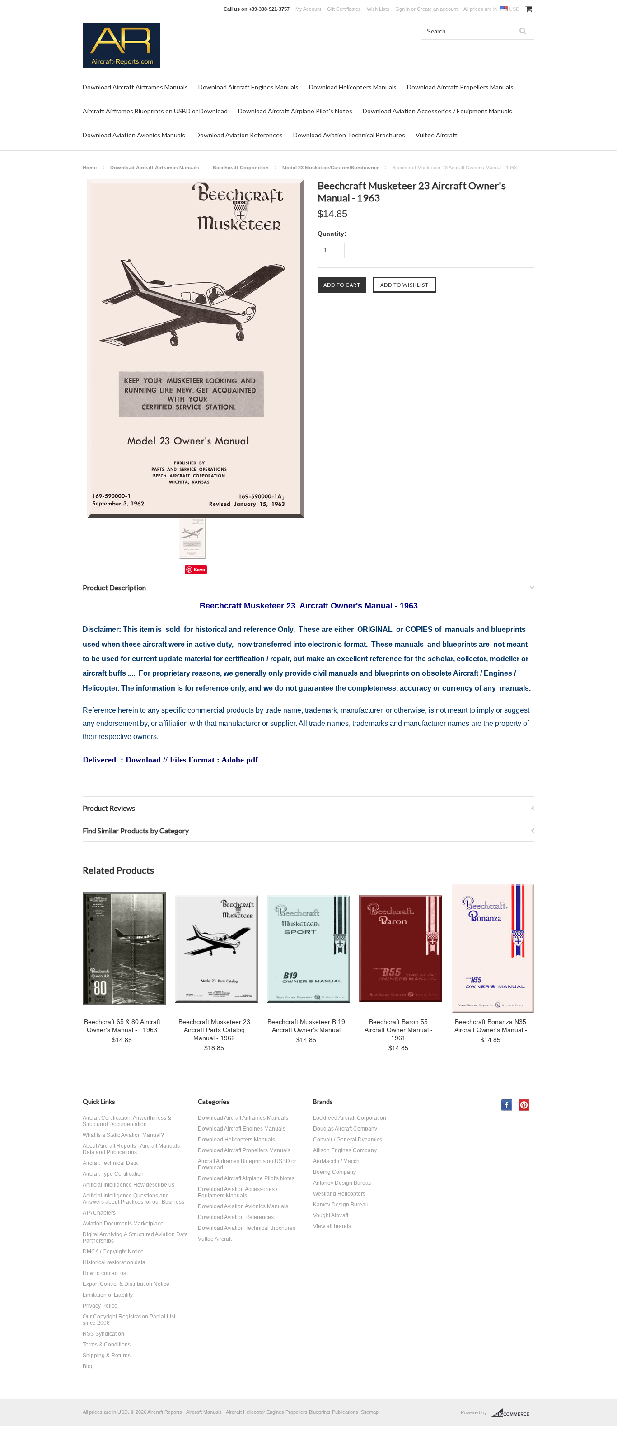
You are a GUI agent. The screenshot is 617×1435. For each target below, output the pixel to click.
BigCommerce (512, 1413)
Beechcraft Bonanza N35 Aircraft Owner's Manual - (490, 1025)
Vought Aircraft (330, 1215)
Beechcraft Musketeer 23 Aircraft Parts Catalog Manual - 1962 (214, 1030)
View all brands (332, 1226)
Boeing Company (334, 1172)
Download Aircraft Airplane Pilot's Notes (295, 111)
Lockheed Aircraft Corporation (349, 1118)
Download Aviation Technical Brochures (349, 135)
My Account (308, 9)
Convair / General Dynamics (347, 1139)
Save (199, 569)
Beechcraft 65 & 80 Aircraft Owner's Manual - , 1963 (122, 1025)
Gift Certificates (344, 9)
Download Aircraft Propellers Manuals (460, 87)
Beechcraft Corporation (241, 167)
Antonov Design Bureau (342, 1183)
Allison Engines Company (345, 1150)
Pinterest (524, 1105)
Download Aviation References (239, 135)
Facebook (507, 1105)
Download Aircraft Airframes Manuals (135, 87)
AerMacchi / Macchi (337, 1161)
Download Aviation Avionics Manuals (134, 135)
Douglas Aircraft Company (345, 1129)
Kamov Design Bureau (341, 1204)
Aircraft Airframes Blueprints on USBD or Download (155, 111)
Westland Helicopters (339, 1194)
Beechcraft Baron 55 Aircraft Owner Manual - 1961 (399, 1030)
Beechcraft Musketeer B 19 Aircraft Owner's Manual (306, 1025)
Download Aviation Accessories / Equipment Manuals (437, 111)
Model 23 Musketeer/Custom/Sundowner (330, 167)
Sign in (402, 9)
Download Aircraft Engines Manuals (248, 87)
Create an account (437, 9)
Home (90, 167)
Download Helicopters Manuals (353, 87)
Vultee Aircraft (437, 135)
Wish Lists (378, 9)
